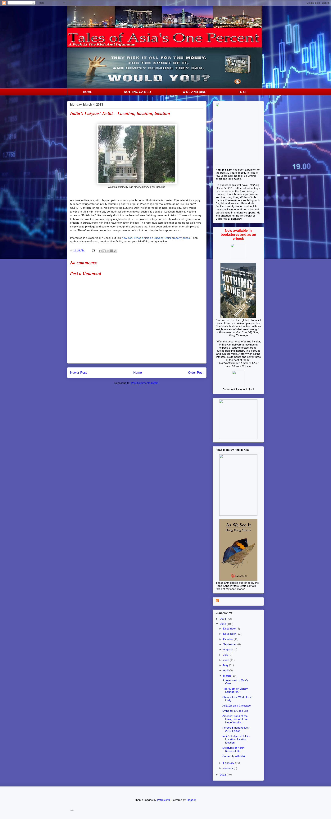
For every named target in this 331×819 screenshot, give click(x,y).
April (226, 670)
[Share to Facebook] (111, 251)
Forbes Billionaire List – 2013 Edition (236, 729)
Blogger (191, 799)
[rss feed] (217, 601)
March (227, 675)
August (227, 649)
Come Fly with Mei (233, 756)
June (226, 659)
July (226, 654)
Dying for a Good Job (235, 710)
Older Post (195, 372)
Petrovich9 (163, 799)
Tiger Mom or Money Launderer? (235, 690)
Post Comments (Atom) (145, 382)
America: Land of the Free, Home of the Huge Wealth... (235, 719)
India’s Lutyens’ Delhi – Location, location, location (236, 739)
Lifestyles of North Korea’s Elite (233, 749)
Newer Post (78, 372)
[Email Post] (93, 250)
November (230, 633)
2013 (223, 623)
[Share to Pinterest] (115, 251)
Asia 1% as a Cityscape (236, 705)
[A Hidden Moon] (238, 386)
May (226, 665)
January (228, 768)
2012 (223, 774)
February (229, 762)
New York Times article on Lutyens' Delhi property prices (156, 237)
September (230, 644)
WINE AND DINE (194, 92)
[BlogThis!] (104, 251)
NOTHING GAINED (137, 92)
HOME (87, 92)
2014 (223, 618)
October (228, 639)
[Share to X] (108, 251)
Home (137, 372)
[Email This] (100, 251)
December (230, 628)
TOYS (242, 92)
